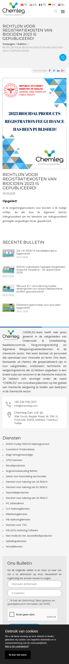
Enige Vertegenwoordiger (19, 454)
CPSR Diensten (14, 460)
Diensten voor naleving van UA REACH (26, 481)
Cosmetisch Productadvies (20, 449)
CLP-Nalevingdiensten (18, 508)
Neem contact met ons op (62, 57)
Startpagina (9, 44)
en (35, 4)
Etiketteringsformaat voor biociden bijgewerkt (38, 306)
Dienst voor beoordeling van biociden (26, 476)
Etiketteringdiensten (16, 514)
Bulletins (22, 44)
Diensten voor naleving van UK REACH (26, 497)
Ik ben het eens (18, 654)
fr (44, 4)
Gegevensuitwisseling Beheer (22, 470)
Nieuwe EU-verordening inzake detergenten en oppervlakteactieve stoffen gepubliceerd (39, 288)
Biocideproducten (15, 465)
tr (25, 4)
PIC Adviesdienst (15, 503)
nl (63, 4)
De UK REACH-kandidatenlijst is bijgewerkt (36, 252)
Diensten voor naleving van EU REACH (26, 487)
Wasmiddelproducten (17, 492)
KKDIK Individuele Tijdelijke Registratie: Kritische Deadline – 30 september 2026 (40, 269)
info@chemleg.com (26, 405)
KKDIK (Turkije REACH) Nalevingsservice (27, 443)
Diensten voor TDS (16, 524)
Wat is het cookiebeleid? (17, 646)
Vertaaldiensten (14, 546)
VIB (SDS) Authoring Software (22, 530)
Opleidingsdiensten (16, 541)
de (53, 4)
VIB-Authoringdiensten (18, 519)
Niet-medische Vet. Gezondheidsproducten (29, 535)
